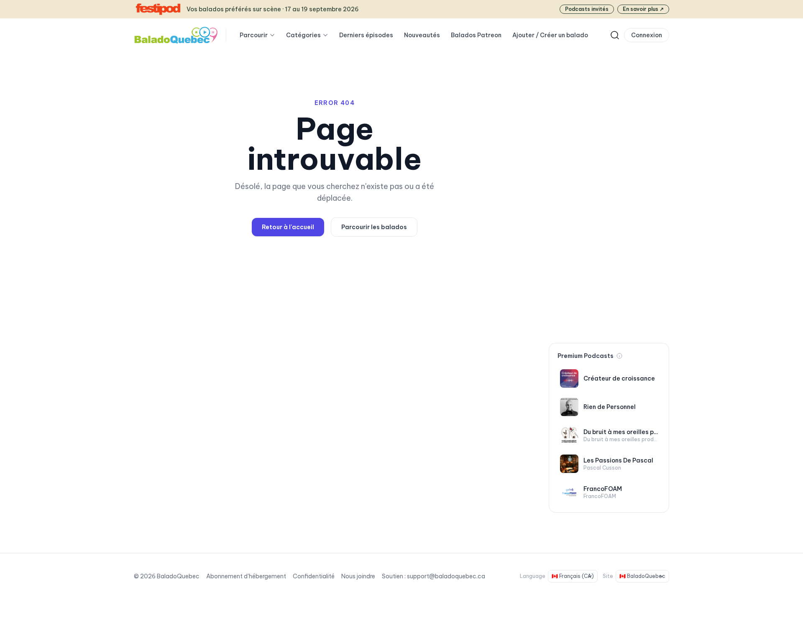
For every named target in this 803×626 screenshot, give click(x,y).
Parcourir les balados (374, 227)
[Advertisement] (609, 204)
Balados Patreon (476, 35)
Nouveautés (422, 35)
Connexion (646, 35)
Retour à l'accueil (288, 227)
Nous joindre (358, 576)
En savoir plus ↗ (643, 9)
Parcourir (254, 35)
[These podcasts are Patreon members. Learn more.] (619, 356)
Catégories (303, 35)
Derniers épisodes (366, 35)
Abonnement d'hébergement (246, 576)
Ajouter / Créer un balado (550, 35)
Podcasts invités (587, 9)
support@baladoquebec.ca (446, 576)
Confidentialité (314, 576)
